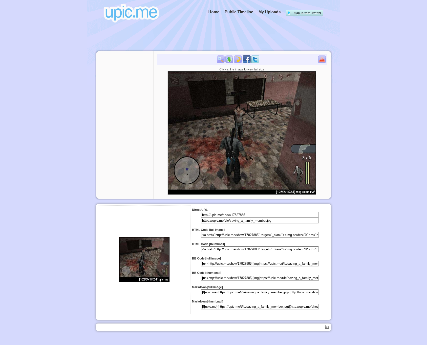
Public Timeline (239, 12)
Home (213, 12)
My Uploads (269, 12)
